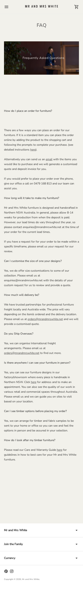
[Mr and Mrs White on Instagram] (12, 571)
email (49, 159)
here (33, 150)
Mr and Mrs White (30, 579)
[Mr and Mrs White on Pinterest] (6, 571)
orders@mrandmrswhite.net (45, 319)
